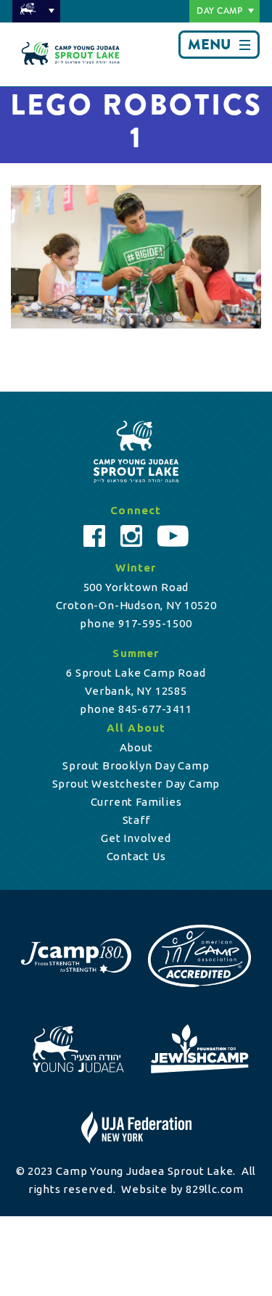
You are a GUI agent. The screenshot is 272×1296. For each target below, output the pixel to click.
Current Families (136, 802)
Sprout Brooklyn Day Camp (135, 765)
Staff (136, 820)
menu (209, 44)
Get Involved (136, 838)
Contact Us (136, 856)
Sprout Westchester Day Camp (136, 783)
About (136, 747)
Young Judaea (36, 11)
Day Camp (219, 10)
